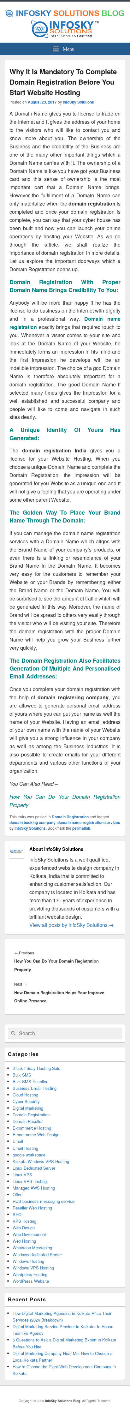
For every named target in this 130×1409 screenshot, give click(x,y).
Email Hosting (25, 1148)
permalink (81, 828)
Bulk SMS (22, 1075)
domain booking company (32, 822)
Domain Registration (70, 817)
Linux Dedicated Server (34, 1168)
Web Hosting (24, 1241)
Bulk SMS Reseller (30, 1081)
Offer (17, 1194)
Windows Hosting (28, 1261)
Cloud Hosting (25, 1095)
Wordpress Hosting (30, 1274)
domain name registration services (88, 822)
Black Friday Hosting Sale (36, 1068)
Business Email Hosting (34, 1088)
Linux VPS (22, 1175)
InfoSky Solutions (78, 102)
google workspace (29, 1155)
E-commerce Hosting (32, 1128)
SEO (17, 1214)
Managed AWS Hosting (34, 1188)
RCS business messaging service (43, 1201)
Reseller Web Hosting (32, 1208)
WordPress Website (31, 1281)
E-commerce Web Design (36, 1134)
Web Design (24, 1228)
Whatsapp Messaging (32, 1248)
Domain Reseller (28, 1121)
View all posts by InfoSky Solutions (71, 924)
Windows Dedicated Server (37, 1254)
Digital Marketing (28, 1108)
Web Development (29, 1234)
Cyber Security (26, 1101)
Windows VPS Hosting (33, 1268)
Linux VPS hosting (30, 1181)
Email (18, 1141)
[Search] (12, 1033)
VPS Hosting (24, 1221)
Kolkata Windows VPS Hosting (41, 1161)
